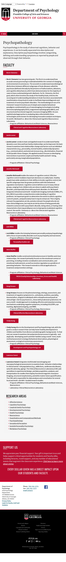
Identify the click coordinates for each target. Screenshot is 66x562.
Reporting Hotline (43, 531)
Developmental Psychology (20, 410)
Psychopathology (16, 421)
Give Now (35, 34)
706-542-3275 (31, 488)
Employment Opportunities (43, 525)
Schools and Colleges (23, 523)
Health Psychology (17, 413)
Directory (43, 523)
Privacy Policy (6, 501)
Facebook (46, 487)
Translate (31, 4)
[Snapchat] (34, 541)
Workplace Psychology (18, 429)
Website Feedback (23, 529)
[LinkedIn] (39, 541)
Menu (4, 34)
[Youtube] (37, 541)
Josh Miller (10, 227)
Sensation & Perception (18, 423)
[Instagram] (32, 541)
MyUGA (23, 525)
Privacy (43, 527)
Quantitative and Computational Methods (25, 418)
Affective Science (16, 402)
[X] (29, 541)
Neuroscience (15, 415)
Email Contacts (28, 490)
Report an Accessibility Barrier (43, 529)
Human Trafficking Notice (23, 531)
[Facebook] (27, 541)
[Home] (33, 18)
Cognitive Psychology (18, 405)
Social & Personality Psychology (21, 426)
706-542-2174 (33, 486)
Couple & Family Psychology (20, 407)
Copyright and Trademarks (23, 527)
